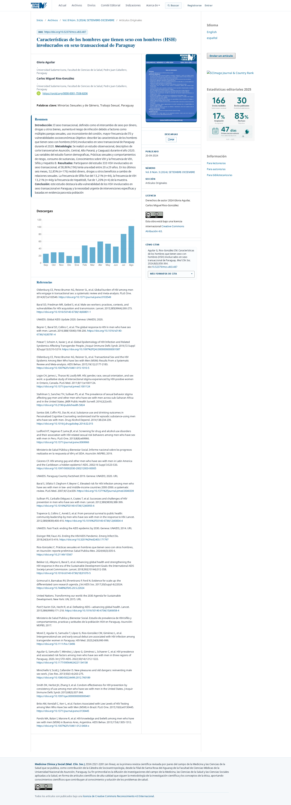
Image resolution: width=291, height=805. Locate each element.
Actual (62, 5)
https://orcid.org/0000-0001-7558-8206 (65, 93)
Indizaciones (133, 5)
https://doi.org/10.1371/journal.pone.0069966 (63, 442)
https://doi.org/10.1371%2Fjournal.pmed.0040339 (105, 491)
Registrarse (194, 5)
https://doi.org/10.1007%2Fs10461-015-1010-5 (63, 368)
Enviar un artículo (221, 56)
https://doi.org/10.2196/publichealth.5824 (61, 405)
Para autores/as (216, 169)
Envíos (91, 5)
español (212, 38)
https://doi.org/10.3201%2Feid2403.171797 (83, 539)
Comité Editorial (110, 5)
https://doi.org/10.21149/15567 (54, 554)
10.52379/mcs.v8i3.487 (164, 266)
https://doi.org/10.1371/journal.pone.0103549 (85, 297)
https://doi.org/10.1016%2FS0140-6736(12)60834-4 (94, 520)
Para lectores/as (216, 163)
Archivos (77, 5)
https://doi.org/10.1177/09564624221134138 (62, 662)
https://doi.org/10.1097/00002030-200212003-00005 (66, 468)
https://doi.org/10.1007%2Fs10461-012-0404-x (63, 725)
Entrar (209, 5)
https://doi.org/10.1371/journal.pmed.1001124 (63, 386)
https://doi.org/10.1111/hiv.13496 (56, 644)
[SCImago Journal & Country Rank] (230, 73)
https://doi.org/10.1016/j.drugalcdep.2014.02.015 (65, 423)
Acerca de (152, 5)
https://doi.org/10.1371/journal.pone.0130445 (63, 711)
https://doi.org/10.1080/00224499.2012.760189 (63, 677)
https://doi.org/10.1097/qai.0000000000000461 (63, 696)
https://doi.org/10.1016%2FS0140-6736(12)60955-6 (65, 505)
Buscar (175, 5)
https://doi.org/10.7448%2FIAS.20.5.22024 (60, 588)
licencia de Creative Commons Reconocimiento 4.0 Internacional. (118, 796)
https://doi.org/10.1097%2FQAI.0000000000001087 (91, 349)
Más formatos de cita (163, 273)
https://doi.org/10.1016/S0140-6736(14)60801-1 (64, 312)
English (212, 32)
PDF (172, 139)
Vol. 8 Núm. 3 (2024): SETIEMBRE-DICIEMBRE (88, 20)
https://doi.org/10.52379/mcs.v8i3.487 (65, 32)
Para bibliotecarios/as (219, 175)
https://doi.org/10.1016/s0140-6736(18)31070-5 (64, 573)
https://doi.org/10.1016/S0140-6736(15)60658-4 (92, 610)
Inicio (40, 20)
